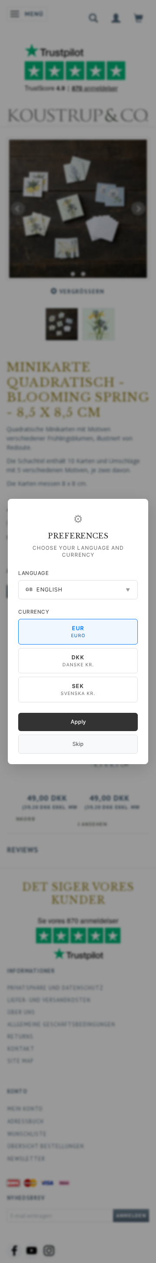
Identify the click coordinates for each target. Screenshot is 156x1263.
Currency (33, 611)
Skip (78, 744)
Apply (78, 721)
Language (33, 573)
